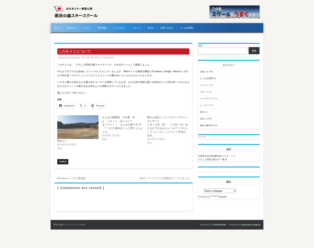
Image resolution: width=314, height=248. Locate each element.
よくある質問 (186, 28)
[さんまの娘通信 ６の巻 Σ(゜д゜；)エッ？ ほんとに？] (124, 128)
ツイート (202, 136)
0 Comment (107, 57)
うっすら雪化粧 (71, 178)
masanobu (74, 57)
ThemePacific (219, 224)
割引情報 (102, 28)
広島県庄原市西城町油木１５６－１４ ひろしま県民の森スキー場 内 (216, 157)
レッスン (86, 28)
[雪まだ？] (77, 127)
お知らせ (71, 28)
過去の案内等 (206, 125)
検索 (200, 45)
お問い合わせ (166, 28)
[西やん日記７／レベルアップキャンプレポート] (169, 129)
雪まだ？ (62, 141)
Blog (151, 28)
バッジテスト (119, 28)
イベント (204, 84)
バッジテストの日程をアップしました (165, 178)
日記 (202, 118)
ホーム (57, 28)
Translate (222, 196)
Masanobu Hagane (251, 224)
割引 (202, 111)
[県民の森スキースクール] (75, 17)
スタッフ (136, 28)
